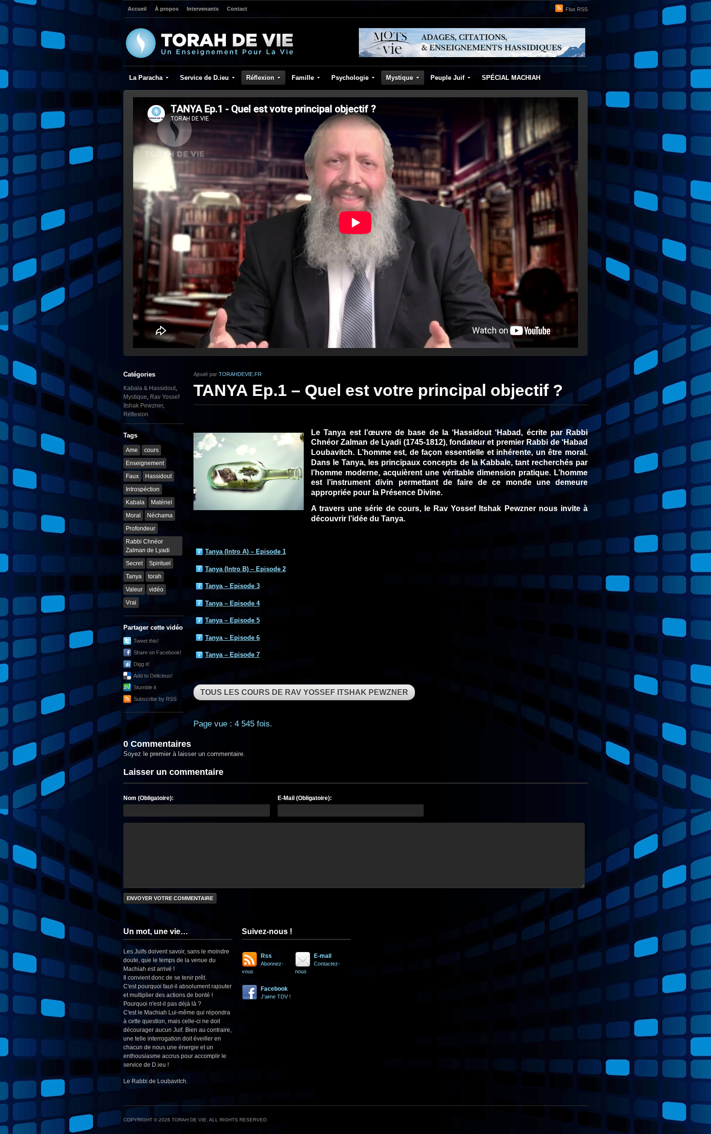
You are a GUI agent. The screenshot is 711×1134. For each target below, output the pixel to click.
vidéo (156, 589)
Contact (237, 9)
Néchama (160, 515)
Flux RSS (576, 9)
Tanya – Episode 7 (232, 654)
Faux (132, 476)
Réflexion (260, 77)
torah (155, 576)
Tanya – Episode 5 (232, 620)
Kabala (135, 502)
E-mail (317, 963)
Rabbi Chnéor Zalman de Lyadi (148, 546)
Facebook (276, 992)
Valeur (134, 589)
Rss (262, 963)
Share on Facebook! (157, 652)
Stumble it (144, 687)
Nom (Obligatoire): (148, 798)
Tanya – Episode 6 (232, 637)
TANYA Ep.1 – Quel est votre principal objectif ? (378, 390)
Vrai (131, 602)
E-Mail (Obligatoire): (305, 798)
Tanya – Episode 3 (232, 586)
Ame (132, 450)
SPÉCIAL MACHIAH (511, 77)
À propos (166, 9)
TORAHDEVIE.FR (240, 374)
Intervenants (203, 9)
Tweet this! (146, 641)
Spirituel (160, 563)
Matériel (161, 502)
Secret (134, 563)
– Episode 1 (245, 551)
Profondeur (140, 528)
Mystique (399, 77)
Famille (303, 77)
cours (151, 450)
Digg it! (141, 664)
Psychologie (350, 77)
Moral (133, 515)
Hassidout (158, 476)
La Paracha (146, 77)
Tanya (134, 576)
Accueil (137, 9)
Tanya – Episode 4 (232, 603)
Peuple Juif (447, 77)
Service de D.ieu (204, 77)
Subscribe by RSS (155, 699)
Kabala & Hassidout (149, 388)
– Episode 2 (245, 569)
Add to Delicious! (153, 676)
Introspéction (143, 489)
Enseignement (145, 463)
